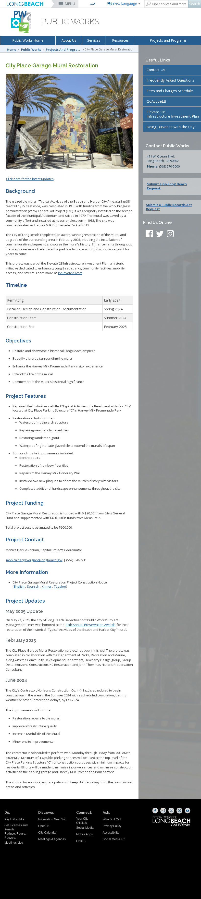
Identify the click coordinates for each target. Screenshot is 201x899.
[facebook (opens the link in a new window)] (149, 234)
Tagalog (60, 586)
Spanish (33, 586)
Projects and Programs (168, 40)
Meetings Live (13, 842)
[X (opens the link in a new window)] (171, 811)
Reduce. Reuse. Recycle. (15, 835)
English (19, 586)
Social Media (85, 827)
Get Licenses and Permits (16, 827)
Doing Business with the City (171, 126)
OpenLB (43, 826)
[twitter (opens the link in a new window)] (161, 234)
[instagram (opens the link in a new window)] (170, 234)
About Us (69, 40)
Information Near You (52, 819)
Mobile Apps (84, 834)
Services (93, 40)
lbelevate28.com (70, 273)
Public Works (31, 49)
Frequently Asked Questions (170, 80)
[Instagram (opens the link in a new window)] (163, 811)
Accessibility (111, 832)
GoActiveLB (156, 101)
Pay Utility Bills (14, 819)
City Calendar (47, 832)
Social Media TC (114, 839)
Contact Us (156, 69)
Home (11, 49)
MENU (70, 3)
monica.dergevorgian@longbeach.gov (34, 560)
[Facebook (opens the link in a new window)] (155, 811)
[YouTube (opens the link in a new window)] (187, 811)
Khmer (46, 586)
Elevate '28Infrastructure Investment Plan (173, 114)
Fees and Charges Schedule (170, 90)
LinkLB (81, 841)
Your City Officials (82, 821)
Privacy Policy (112, 826)
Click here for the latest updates (30, 179)
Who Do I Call (112, 819)
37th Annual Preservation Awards (90, 624)
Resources (120, 40)
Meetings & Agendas (52, 839)
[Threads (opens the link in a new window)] (179, 811)
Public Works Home (27, 40)
